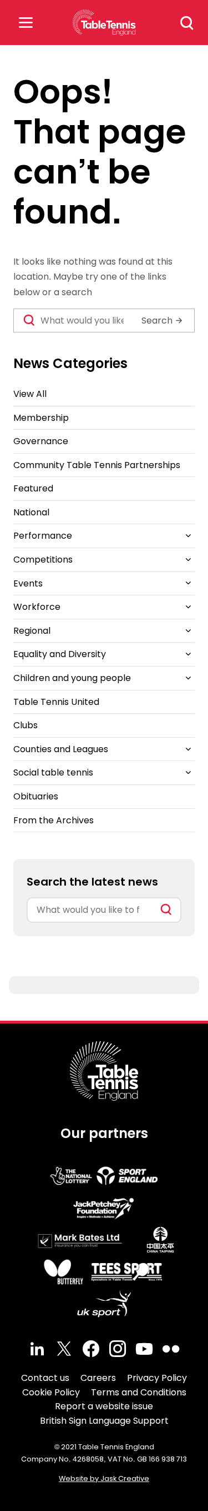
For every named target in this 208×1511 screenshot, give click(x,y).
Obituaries (35, 796)
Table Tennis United (56, 701)
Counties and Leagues (60, 749)
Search (187, 23)
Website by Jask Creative (104, 1478)
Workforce (36, 606)
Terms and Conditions (138, 1392)
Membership (41, 417)
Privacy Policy (157, 1377)
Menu (25, 22)
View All (30, 393)
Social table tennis (53, 772)
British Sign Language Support (104, 1420)
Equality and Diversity (59, 654)
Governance (40, 441)
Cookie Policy (51, 1392)
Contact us (45, 1377)
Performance (42, 535)
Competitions (43, 559)
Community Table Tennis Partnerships (96, 465)
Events (28, 583)
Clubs (25, 725)
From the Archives (53, 820)
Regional (31, 630)
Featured (33, 488)
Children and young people (72, 678)
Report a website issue (104, 1406)
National (31, 512)
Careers (98, 1377)
